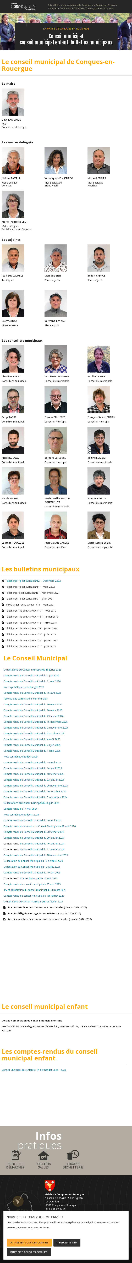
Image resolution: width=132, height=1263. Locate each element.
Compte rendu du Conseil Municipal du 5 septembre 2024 (35, 797)
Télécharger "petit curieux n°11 (22, 586)
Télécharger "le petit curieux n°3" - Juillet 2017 (30, 634)
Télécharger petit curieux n (20, 592)
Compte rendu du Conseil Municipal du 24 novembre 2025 (35, 727)
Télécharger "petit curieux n (20, 598)
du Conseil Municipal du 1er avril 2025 (41, 768)
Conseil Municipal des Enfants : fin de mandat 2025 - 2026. (34, 1069)
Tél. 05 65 (50, 1208)
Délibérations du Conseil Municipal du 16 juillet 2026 (32, 669)
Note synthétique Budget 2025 (20, 756)
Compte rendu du (13, 791)
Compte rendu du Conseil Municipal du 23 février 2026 (33, 716)
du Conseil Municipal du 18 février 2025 (42, 774)
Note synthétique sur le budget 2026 (23, 687)
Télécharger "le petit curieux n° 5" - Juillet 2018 (31, 622)
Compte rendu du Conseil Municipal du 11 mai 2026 (32, 681)
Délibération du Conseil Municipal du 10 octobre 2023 (33, 860)
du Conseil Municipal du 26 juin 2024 (39, 802)
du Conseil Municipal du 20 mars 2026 (41, 710)
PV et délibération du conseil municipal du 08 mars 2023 (35, 889)
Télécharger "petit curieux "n (21, 604)
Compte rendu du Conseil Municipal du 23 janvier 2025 (33, 779)
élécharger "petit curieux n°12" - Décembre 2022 (34, 580)
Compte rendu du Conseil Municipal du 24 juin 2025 (31, 745)
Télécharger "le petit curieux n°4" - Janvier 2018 (31, 628)
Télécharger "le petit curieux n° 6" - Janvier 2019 (31, 616)
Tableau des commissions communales (25, 698)
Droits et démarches (15, 1165)
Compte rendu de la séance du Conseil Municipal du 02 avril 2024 (39, 826)
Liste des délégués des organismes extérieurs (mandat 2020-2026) (44, 913)
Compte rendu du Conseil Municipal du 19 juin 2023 (31, 872)
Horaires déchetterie (73, 1165)
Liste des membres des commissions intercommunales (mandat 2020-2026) (49, 919)
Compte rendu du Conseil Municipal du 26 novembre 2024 (35, 785)
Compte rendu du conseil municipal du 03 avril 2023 (32, 884)
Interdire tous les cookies (28, 1252)
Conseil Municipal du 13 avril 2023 (38, 878)
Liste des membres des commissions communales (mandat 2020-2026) (47, 907)
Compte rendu (11, 692)
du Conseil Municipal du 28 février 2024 (42, 831)
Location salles (43, 1165)
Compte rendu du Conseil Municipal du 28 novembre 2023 (35, 855)
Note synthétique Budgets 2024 (21, 814)
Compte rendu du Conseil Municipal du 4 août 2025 (31, 739)
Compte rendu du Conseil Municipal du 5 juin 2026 (31, 675)
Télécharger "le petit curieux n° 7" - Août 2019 (30, 610)
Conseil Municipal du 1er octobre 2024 (45, 791)
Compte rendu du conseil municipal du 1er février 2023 (33, 895)
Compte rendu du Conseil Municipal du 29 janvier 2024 (33, 837)
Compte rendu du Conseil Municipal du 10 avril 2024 (32, 820)
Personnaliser (67, 1242)
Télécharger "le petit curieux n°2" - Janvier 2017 (31, 640)
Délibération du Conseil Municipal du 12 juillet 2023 (31, 866)
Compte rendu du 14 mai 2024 (20, 808)
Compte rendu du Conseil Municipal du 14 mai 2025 (32, 750)
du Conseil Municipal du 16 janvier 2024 (42, 843)
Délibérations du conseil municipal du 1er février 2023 (33, 901)
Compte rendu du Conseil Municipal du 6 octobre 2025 (33, 733)
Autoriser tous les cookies (29, 1242)
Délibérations (10, 802)
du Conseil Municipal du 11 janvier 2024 (41, 849)
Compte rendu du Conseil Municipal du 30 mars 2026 (32, 704)
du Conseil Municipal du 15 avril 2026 (40, 692)
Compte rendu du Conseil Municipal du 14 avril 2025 (32, 762)
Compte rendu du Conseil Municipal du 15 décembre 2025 (35, 721)
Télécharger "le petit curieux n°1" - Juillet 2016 (30, 646)
